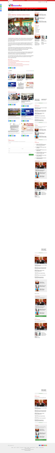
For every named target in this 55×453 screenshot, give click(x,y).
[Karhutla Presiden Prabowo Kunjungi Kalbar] (12, 76)
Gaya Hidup (23, 8)
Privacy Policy (21, 447)
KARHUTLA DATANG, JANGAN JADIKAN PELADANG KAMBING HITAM (42, 21)
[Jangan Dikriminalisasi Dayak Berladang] (44, 70)
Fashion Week (37, 30)
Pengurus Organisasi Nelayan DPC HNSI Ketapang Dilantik (15, 63)
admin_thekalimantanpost (12, 16)
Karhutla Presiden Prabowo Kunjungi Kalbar (13, 60)
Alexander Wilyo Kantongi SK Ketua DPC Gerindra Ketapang (15, 65)
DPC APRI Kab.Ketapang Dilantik (12, 62)
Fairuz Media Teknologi (27, 450)
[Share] (1, 10)
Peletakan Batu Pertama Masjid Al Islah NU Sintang (41, 147)
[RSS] (46, 445)
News (11, 8)
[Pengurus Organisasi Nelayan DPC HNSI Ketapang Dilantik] (12, 84)
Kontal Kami (35, 8)
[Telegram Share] (31, 70)
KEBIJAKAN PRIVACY (32, 447)
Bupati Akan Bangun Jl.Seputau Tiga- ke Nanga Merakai (41, 150)
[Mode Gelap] (46, 2)
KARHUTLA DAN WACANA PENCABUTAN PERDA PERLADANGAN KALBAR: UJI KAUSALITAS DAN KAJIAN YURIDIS (28, 0)
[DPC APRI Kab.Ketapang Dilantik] (30, 76)
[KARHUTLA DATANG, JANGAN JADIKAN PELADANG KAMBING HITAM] (36, 22)
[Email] (1, 9)
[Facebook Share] (27, 70)
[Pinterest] (42, 445)
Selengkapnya (40, 122)
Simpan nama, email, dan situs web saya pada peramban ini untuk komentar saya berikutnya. (20, 152)
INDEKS (12, 447)
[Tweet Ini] (28, 70)
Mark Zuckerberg (37, 29)
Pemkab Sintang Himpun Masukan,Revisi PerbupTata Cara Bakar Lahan (41, 153)
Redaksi (27, 8)
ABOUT (15, 447)
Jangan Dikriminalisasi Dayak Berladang (44, 99)
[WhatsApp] (45, 445)
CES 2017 (36, 28)
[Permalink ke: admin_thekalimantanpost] (8, 16)
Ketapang (9, 13)
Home (9, 8)
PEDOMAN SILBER (41, 447)
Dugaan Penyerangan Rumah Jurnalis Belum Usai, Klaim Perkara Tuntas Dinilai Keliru (18, 64)
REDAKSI (25, 447)
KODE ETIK (18, 447)
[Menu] (8, 2)
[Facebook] (39, 445)
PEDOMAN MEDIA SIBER (27, 448)
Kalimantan (15, 8)
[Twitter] (40, 445)
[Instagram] (43, 445)
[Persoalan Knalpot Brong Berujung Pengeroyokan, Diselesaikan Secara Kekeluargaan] (21, 76)
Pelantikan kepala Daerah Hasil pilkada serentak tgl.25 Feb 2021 (41, 158)
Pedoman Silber (31, 8)
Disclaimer (37, 447)
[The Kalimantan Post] (15, 5)
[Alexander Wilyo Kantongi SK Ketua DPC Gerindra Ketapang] (30, 84)
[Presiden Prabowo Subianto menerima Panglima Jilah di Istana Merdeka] (36, 15)
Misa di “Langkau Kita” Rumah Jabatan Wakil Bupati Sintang (41, 155)
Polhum (19, 8)
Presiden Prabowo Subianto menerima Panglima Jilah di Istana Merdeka (42, 15)
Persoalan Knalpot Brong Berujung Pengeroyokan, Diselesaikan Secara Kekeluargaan (18, 61)
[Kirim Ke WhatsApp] (33, 70)
